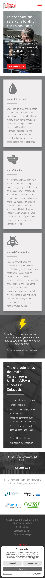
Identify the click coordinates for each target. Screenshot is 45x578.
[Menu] (40, 6)
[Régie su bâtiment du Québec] (32, 494)
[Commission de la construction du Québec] (13, 494)
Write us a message (23, 534)
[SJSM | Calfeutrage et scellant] (9, 6)
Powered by (30, 574)
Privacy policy (7, 574)
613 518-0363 (22, 527)
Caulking (22, 545)
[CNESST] (32, 505)
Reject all (12, 563)
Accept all (22, 569)
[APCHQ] (13, 505)
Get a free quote (16, 66)
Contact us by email (22, 530)
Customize (32, 563)
